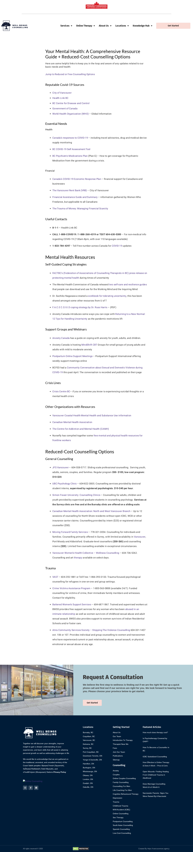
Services (64, 25)
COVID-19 (117, 246)
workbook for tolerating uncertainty (107, 296)
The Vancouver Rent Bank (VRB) (69, 190)
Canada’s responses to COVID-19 (70, 138)
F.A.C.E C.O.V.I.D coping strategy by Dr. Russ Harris (79, 307)
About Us (104, 25)
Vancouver (139, 537)
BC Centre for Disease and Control (70, 103)
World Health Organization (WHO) (70, 114)
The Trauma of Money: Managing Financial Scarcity (80, 208)
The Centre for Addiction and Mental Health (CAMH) (80, 429)
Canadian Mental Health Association (72, 422)
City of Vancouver (62, 93)
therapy (78, 557)
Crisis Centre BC (61, 391)
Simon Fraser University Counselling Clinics (76, 495)
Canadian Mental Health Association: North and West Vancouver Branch (91, 511)
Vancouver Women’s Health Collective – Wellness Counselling (85, 553)
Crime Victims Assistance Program (71, 588)
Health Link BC (60, 98)
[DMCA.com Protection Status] (81, 848)
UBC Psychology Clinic (64, 483)
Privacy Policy (59, 772)
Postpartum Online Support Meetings (72, 356)
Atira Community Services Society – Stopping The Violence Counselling (91, 630)
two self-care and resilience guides (128, 284)
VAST (55, 577)
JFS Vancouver (60, 467)
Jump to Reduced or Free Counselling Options (70, 74)
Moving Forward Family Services (70, 532)
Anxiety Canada (61, 338)
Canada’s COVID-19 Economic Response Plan (76, 179)
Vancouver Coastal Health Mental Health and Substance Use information (91, 415)
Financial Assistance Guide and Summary (75, 197)
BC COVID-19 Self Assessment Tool (71, 149)
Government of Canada (64, 108)
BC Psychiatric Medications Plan (70, 156)
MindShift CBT (89, 345)
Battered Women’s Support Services (71, 604)
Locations (120, 25)
